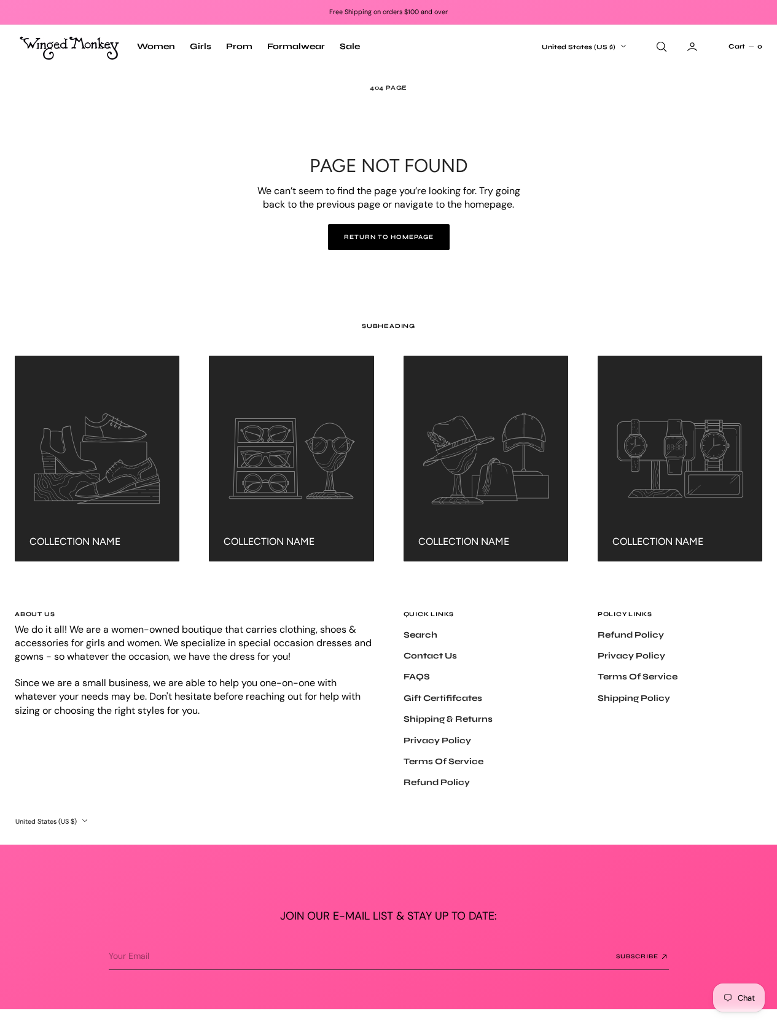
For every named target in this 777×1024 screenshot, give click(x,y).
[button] (745, 46)
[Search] (660, 46)
